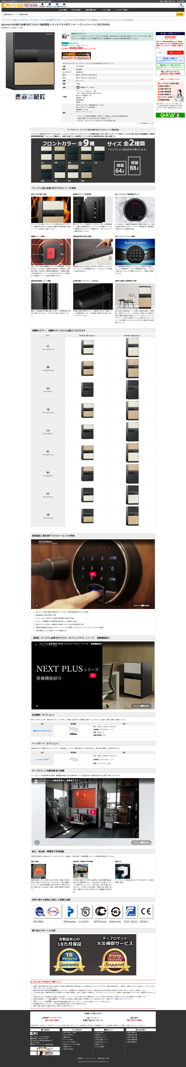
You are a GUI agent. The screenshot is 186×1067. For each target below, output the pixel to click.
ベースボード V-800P (42, 759)
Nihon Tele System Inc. (93, 1061)
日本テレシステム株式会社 (41, 1037)
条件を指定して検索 (70, 1032)
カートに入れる (176, 53)
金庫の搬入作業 (132, 1035)
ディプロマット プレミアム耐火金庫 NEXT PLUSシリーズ (48, 20)
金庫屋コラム (68, 1047)
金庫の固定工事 (165, 89)
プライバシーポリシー (90, 1058)
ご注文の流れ (100, 1032)
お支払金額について (102, 1039)
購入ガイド (172, 1)
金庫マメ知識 (163, 1)
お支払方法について (102, 1042)
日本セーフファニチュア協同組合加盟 (42, 1044)
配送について (100, 1044)
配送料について (100, 1035)
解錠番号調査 (164, 100)
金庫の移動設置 (165, 91)
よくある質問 (181, 1)
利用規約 (80, 1058)
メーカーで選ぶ (106, 10)
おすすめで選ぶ (76, 10)
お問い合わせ (123, 999)
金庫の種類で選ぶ (91, 10)
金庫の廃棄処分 (165, 94)
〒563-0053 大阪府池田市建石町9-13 (42, 1041)
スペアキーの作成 (166, 97)
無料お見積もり (165, 86)
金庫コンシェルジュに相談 (72, 1044)
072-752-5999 (171, 73)
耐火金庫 (79, 69)
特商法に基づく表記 (103, 1058)
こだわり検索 (63, 10)
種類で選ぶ (67, 1037)
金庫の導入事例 (68, 1049)
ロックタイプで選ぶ (121, 10)
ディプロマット (24, 20)
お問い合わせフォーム (93, 1020)
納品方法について (101, 1037)
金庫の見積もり (132, 1032)
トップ (4, 20)
